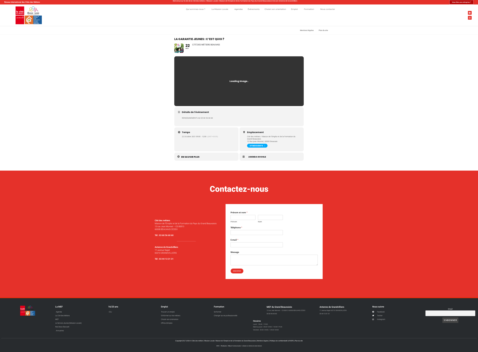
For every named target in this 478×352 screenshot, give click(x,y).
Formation (309, 9)
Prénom (234, 222)
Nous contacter (327, 9)
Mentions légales (307, 30)
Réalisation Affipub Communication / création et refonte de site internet (241, 346)
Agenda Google (257, 157)
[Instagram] (470, 18)
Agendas (238, 9)
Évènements (254, 9)
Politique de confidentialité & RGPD (282, 341)
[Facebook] (470, 13)
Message (235, 252)
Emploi (294, 9)
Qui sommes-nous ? (195, 9)
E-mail (234, 240)
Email (450, 309)
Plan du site (323, 30)
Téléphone (236, 227)
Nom (260, 222)
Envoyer (237, 271)
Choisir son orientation (275, 9)
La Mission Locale (219, 9)
